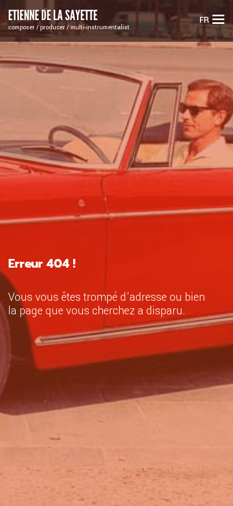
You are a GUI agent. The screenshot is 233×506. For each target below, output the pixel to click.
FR (204, 20)
